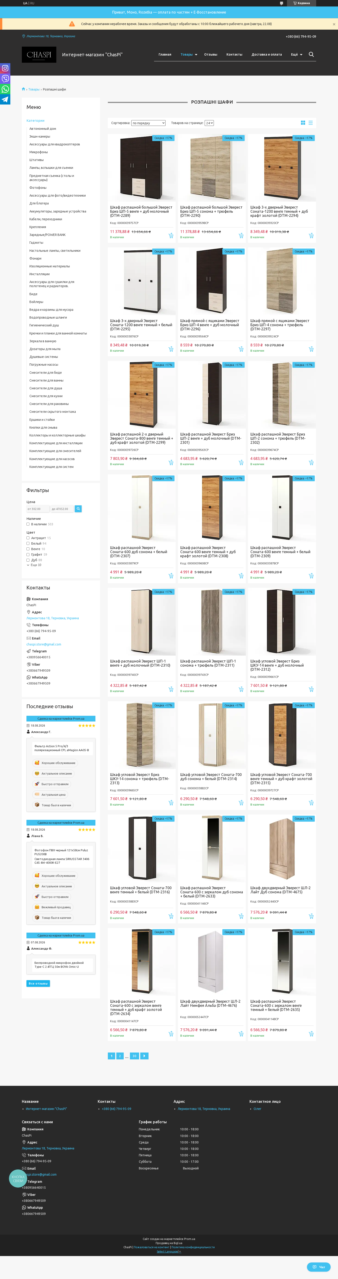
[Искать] (310, 54)
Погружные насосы (43, 364)
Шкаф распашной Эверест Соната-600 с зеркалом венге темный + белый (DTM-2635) (276, 1005)
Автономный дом (42, 128)
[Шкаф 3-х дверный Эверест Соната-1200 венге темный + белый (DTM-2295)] (142, 281)
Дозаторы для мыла (44, 349)
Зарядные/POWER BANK (47, 235)
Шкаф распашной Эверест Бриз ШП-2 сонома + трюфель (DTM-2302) (278, 438)
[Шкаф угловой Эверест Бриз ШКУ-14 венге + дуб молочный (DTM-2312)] (282, 622)
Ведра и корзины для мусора (51, 309)
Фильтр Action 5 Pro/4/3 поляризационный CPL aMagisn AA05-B (61, 748)
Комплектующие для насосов (52, 459)
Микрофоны (38, 152)
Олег (257, 1109)
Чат (322, 1267)
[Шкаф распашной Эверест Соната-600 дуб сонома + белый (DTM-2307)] (142, 508)
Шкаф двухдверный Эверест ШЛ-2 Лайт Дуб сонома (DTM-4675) (280, 890)
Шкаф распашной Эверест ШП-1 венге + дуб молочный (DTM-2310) (140, 663)
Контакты (234, 54)
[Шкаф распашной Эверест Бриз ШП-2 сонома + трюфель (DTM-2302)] (282, 395)
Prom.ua (189, 1238)
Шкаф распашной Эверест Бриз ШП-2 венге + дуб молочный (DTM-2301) (210, 438)
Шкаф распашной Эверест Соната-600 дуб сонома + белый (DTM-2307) (138, 552)
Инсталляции (39, 274)
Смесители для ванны (46, 380)
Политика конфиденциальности (193, 1247)
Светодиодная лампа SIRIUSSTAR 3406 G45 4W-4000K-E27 (61, 860)
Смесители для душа (45, 388)
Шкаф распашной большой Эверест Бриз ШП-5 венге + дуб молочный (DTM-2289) (141, 211)
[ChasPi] (39, 55)
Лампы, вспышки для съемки (51, 168)
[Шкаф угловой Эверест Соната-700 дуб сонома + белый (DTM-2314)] (212, 735)
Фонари (35, 258)
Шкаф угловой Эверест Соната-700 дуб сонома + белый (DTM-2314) (211, 776)
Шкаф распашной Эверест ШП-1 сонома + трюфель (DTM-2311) (208, 663)
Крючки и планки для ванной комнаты (58, 333)
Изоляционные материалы (49, 266)
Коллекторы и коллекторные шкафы (57, 435)
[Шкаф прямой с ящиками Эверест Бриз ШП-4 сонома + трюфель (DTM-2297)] (282, 281)
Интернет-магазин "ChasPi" (46, 1109)
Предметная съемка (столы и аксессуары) (51, 178)
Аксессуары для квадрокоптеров (54, 144)
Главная (165, 54)
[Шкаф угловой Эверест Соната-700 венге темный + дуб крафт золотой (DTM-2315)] (282, 735)
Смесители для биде (45, 372)
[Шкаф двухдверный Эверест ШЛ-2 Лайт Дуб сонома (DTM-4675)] (282, 848)
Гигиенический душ (44, 325)
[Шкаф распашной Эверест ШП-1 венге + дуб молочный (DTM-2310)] (142, 622)
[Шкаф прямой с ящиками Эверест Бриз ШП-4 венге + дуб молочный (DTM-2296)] (212, 281)
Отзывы (210, 54)
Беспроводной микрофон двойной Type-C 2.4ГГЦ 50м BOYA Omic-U (59, 964)
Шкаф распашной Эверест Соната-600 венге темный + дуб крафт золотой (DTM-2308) (208, 552)
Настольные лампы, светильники (54, 250)
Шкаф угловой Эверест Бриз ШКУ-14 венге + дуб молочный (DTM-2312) (277, 665)
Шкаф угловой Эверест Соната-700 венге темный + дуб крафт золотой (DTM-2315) (281, 778)
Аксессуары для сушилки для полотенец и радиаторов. (51, 284)
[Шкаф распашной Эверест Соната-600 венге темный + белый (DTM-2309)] (282, 508)
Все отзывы (38, 983)
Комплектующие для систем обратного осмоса (51, 469)
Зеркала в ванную (42, 341)
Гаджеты (36, 242)
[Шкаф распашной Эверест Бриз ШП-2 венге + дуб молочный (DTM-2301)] (212, 395)
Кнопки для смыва (43, 427)
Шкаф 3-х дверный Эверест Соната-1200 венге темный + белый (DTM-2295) (141, 325)
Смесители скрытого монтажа (52, 411)
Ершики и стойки (42, 420)
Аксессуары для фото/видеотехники (57, 195)
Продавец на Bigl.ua (169, 1243)
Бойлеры (36, 302)
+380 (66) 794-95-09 (116, 1109)
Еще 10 (36, 565)
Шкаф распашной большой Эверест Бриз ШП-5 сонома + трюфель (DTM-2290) (211, 211)
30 (134, 1056)
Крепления (37, 227)
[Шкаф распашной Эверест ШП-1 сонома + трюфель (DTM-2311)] (212, 622)
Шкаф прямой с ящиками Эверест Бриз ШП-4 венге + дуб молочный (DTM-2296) (209, 325)
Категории (35, 120)
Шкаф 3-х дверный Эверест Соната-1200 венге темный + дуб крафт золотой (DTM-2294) (279, 211)
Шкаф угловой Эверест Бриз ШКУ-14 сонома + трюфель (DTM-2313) (139, 778)
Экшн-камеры (39, 136)
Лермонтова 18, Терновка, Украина (204, 1109)
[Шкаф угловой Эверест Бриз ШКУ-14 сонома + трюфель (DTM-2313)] (142, 735)
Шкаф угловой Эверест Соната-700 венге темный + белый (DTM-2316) (141, 890)
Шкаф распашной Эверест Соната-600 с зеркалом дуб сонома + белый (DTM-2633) (211, 892)
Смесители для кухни (46, 396)
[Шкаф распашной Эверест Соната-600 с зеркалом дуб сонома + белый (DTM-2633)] (212, 848)
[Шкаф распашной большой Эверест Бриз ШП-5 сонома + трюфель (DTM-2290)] (212, 168)
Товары (186, 54)
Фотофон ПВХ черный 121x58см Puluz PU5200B (61, 852)
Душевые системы (43, 357)
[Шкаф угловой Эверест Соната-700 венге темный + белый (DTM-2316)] (142, 848)
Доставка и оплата (267, 54)
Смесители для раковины (49, 404)
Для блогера (39, 203)
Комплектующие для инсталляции (56, 443)
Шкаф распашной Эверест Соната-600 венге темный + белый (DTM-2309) (280, 552)
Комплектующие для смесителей (55, 451)
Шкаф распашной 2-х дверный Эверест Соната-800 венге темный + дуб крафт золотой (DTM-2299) (141, 438)
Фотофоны (37, 188)
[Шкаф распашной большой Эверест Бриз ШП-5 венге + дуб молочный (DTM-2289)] (142, 168)
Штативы (36, 160)
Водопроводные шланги (48, 317)
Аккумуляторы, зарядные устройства (57, 211)
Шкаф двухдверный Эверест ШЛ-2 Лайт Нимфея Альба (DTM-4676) (210, 1003)
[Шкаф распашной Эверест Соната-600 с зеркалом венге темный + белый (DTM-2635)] (282, 962)
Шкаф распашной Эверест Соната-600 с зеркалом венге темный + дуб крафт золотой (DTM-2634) (136, 1007)
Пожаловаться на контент (151, 1247)
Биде (33, 294)
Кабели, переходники (45, 219)
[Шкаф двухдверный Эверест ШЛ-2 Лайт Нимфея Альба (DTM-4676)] (212, 962)
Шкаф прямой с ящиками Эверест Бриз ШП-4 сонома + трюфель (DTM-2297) (279, 325)
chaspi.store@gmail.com (43, 644)
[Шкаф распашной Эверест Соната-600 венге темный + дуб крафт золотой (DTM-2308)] (212, 508)
